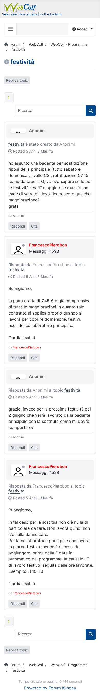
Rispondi (18, 226)
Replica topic (17, 80)
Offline (23, 245)
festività (16, 144)
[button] (82, 29)
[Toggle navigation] (10, 29)
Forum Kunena (62, 687)
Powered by (35, 687)
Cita (34, 226)
